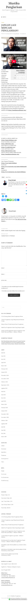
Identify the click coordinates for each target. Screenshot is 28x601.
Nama (3, 268)
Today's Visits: (4, 495)
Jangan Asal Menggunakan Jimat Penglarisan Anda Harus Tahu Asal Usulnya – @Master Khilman (13, 331)
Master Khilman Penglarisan (20, 71)
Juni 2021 (3, 356)
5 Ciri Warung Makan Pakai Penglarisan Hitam (12, 316)
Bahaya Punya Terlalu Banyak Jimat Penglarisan (12, 324)
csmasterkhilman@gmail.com (8, 577)
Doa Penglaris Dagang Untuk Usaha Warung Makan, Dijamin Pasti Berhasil (13, 343)
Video (2, 22)
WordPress (9, 598)
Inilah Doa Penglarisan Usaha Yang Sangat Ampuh (12, 327)
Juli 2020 (3, 391)
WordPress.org (4, 480)
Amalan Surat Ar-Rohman (8, 236)
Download (3, 449)
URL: (15, 75)
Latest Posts (8, 177)
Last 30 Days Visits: (5, 504)
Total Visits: (4, 507)
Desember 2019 (4, 414)
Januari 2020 (4, 410)
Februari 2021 (4, 369)
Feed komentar (5, 477)
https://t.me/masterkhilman (9, 163)
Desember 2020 (5, 375)
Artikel (2, 445)
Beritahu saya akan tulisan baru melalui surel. (13, 291)
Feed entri (3, 474)
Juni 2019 (3, 430)
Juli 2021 (3, 352)
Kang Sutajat (12, 180)
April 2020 (3, 401)
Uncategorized (4, 458)
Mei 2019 (3, 433)
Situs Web (3, 280)
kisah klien (3, 452)
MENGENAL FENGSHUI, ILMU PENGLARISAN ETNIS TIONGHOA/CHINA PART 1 (13, 550)
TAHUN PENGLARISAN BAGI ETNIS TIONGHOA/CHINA (9, 554)
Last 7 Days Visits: (5, 501)
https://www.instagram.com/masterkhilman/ (13, 172)
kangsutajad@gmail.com (6, 585)
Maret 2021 (3, 365)
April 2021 (3, 362)
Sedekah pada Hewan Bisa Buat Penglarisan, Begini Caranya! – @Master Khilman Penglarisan (13, 541)
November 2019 (5, 417)
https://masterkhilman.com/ (9, 140)
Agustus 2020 (4, 388)
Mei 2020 (3, 398)
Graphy (17, 598)
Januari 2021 (4, 372)
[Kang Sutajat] (4, 182)
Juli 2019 (3, 427)
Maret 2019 (3, 436)
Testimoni (3, 455)
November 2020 (5, 378)
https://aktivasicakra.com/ (8, 150)
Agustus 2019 (4, 423)
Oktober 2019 (4, 420)
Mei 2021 (3, 359)
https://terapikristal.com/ (8, 147)
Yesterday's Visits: (5, 498)
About (3, 177)
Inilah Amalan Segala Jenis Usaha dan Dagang (13, 230)
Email (3, 274)
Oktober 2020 (4, 381)
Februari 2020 (4, 407)
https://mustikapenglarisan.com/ (17, 110)
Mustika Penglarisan (14, 5)
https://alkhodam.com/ (7, 143)
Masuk (2, 471)
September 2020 (5, 385)
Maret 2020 (4, 404)
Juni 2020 (3, 394)
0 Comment (23, 33)
